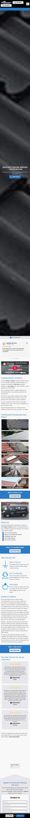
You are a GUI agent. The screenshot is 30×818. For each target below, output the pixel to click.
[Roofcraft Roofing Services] (6, 2)
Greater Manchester (14, 736)
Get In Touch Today (15, 496)
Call (25, 791)
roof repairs (11, 386)
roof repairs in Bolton (7, 527)
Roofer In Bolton (10, 380)
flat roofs (16, 384)
